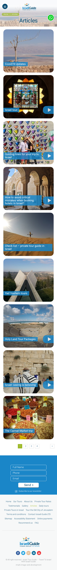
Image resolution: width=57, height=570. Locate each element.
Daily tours (44, 506)
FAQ (36, 523)
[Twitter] (23, 553)
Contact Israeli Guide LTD (39, 514)
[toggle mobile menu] (5, 6)
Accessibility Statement (24, 518)
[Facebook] (18, 553)
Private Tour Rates (42, 501)
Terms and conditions (16, 514)
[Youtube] (39, 553)
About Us (28, 501)
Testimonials (14, 506)
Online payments (44, 518)
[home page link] (28, 9)
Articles (33, 506)
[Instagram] (28, 553)
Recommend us (26, 523)
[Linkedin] (34, 553)
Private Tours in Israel (14, 510)
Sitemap (8, 518)
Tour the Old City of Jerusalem (39, 510)
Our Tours (17, 501)
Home (6, 14)
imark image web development (28, 564)
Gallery (25, 506)
